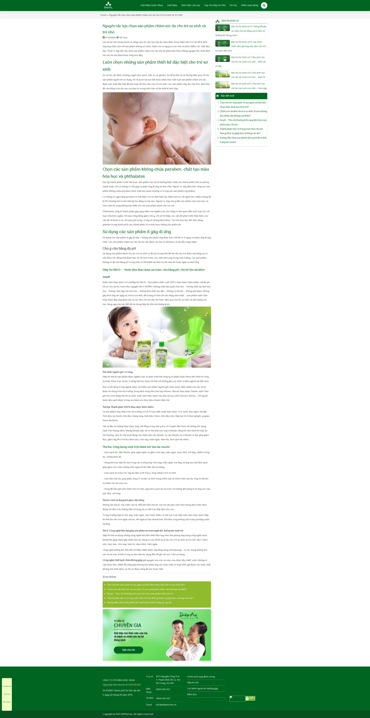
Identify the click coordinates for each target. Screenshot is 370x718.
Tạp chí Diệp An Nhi (214, 5)
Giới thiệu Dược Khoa (152, 5)
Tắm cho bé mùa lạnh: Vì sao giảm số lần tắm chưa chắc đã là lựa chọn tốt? (146, 585)
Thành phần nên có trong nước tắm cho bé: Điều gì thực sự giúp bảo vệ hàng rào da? (150, 598)
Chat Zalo (7, 694)
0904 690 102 (163, 689)
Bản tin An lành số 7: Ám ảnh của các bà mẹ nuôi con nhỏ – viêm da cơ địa (240, 62)
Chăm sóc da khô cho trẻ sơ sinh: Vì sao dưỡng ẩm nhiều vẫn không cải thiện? (147, 589)
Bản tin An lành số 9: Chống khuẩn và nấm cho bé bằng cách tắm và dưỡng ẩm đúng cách (240, 31)
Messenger (7, 702)
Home (103, 15)
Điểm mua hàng (249, 5)
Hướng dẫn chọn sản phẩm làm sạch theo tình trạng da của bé (139, 602)
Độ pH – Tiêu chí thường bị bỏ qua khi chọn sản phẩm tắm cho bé (140, 594)
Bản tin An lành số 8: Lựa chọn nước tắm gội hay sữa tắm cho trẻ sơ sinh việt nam (240, 46)
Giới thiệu (172, 5)
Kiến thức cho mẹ (190, 5)
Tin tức (233, 5)
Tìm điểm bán (6, 686)
